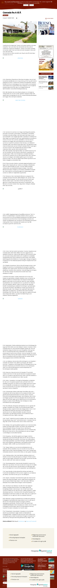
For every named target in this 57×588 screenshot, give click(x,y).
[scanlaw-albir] (46, 51)
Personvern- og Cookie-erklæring (6, 580)
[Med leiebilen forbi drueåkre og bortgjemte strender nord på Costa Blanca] (51, 560)
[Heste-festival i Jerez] (50, 83)
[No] (55, 3)
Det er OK (26, 5)
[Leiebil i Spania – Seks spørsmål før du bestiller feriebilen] (51, 567)
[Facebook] (3, 566)
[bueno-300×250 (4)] (46, 28)
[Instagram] (4, 566)
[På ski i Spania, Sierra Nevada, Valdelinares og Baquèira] (50, 77)
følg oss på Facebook (31, 521)
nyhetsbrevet (21, 521)
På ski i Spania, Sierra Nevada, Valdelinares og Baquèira (43, 77)
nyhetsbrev (12, 559)
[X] (6, 566)
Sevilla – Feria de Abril (43, 86)
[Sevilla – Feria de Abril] (50, 88)
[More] (16, 18)
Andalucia (5, 15)
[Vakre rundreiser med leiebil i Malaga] (51, 577)
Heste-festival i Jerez (43, 81)
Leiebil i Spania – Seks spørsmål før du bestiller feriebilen (42, 565)
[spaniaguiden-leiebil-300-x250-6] (46, 64)
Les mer (31, 5)
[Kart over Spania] (51, 572)
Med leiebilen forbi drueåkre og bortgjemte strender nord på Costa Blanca (42, 560)
